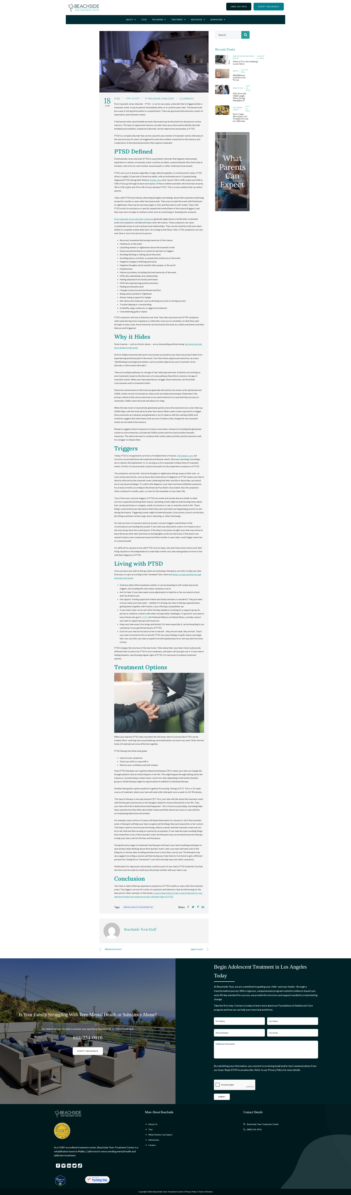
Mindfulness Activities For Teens (239, 77)
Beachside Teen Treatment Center (168, 1191)
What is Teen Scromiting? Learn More (245, 62)
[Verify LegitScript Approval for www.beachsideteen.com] (60, 1180)
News (235, 71)
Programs (157, 19)
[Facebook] (188, 907)
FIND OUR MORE (232, 185)
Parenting (238, 88)
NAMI (145, 617)
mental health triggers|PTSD (138, 907)
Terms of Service (205, 1191)
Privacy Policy (191, 1191)
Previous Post (113, 949)
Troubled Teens (238, 108)
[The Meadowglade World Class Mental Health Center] (97, 1180)
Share (181, 907)
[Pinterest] (198, 907)
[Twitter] (193, 907)
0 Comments (186, 98)
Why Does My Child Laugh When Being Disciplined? (239, 97)
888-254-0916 (88, 1037)
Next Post (197, 949)
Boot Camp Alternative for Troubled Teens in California (240, 117)
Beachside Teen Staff (161, 98)
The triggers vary (185, 455)
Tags (117, 907)
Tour (144, 19)
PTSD (117, 98)
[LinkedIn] (203, 907)
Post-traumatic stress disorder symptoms (133, 219)
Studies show (156, 180)
